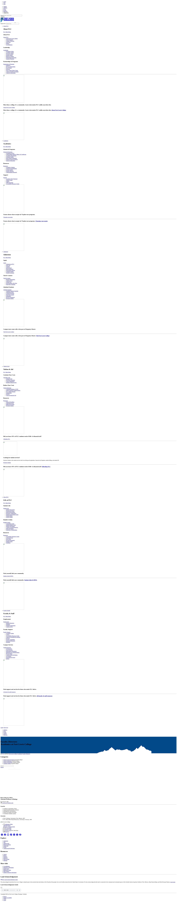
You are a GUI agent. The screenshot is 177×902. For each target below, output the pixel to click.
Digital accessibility (7, 897)
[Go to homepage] (8, 22)
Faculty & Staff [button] (6, 610)
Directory (5, 11)
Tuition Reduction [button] (7, 388)
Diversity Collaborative (11, 513)
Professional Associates (11, 57)
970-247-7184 (8, 829)
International (9, 267)
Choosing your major (8, 217)
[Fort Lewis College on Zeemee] (20, 835)
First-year (8, 265)
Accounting (8, 656)
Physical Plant (9, 653)
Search (2, 15)
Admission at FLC (10, 264)
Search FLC (3, 23)
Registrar (8, 642)
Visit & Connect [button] (6, 278)
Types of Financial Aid (11, 395)
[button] (9, 879)
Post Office (8, 539)
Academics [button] (5, 140)
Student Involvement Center (12, 514)
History (7, 43)
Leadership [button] (5, 50)
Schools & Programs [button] (7, 152)
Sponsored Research (10, 640)
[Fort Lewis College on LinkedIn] (14, 835)
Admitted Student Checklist (12, 291)
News (4, 9)
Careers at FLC (9, 626)
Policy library (6, 871)
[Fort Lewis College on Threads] (17, 835)
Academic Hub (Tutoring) (11, 178)
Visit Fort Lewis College (8, 331)
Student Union (9, 541)
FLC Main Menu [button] (7, 32)
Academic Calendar (10, 167)
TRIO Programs (9, 182)
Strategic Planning (10, 58)
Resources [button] (5, 166)
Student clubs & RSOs (8, 576)
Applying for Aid (10, 403)
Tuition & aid (6, 843)
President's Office (10, 51)
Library (7, 181)
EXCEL (8, 638)
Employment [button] (6, 621)
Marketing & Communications (12, 652)
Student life (5, 846)
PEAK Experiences (10, 297)
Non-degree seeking (10, 270)
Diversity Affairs (9, 53)
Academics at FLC (10, 153)
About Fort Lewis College (12, 38)
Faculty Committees (10, 639)
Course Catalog (9, 169)
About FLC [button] (5, 26)
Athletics (5, 7)
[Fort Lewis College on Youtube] (8, 835)
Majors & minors (7, 844)
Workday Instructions (10, 625)
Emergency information (8, 867)
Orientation (8, 296)
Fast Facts (8, 42)
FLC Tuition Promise (10, 391)
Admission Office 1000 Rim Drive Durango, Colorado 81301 (9, 825)
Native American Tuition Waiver (13, 390)
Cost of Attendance (10, 381)
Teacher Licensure (10, 272)
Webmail (5, 860)
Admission (5, 841)
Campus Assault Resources (12, 527)
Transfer (8, 266)
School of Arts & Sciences (12, 159)
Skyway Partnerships (10, 66)
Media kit (5, 858)
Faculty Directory (10, 171)
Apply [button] (4, 263)
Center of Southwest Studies (12, 71)
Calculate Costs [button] (6, 377)
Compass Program (10, 293)
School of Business (7, 761)
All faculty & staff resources (9, 692)
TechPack (8, 542)
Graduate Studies (10, 157)
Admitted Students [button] (7, 289)
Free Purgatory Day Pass (11, 283)
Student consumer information (9, 872)
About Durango (9, 39)
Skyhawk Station (10, 298)
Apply (4, 1)
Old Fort (8, 69)
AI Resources (9, 648)
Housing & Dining (10, 511)
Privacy (5, 896)
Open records (6, 859)
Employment (6, 868)
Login (4, 900)
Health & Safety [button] (6, 522)
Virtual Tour (8, 282)
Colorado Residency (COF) (12, 389)
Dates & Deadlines (10, 402)
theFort (7, 658)
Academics (19, 753)
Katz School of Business (11, 158)
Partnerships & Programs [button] (8, 64)
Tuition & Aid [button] (6, 366)
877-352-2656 (8, 828)
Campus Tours (9, 280)
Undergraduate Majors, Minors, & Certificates (16, 154)
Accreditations (9, 44)
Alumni (5, 6)
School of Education (10, 160)
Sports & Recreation (10, 512)
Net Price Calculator (10, 380)
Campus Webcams (10, 41)
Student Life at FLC (10, 509)
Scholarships (9, 393)
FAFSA (8, 394)
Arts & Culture (9, 517)
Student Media (9, 515)
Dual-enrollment (9, 269)
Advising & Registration (11, 168)
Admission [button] (5, 251)
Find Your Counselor (10, 284)
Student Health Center (11, 525)
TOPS (4, 899)
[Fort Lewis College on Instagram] (2, 835)
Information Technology (11, 651)
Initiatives (8, 65)
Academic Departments (11, 155)
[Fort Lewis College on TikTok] (11, 835)
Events (4, 10)
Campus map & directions (9, 848)
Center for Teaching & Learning (13, 637)
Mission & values (7, 870)
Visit (4, 3)
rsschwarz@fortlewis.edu (7, 803)
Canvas (7, 634)
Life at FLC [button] (6, 497)
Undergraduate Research (11, 172)
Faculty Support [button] (6, 632)
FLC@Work (9, 68)
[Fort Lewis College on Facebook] (5, 835)
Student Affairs (9, 55)
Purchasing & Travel (10, 657)
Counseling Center (10, 523)
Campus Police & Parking (11, 655)
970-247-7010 (8, 830)
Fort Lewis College (13, 753)
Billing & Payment (10, 404)
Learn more (172, 882)
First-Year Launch (10, 294)
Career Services (9, 537)
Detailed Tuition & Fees (11, 382)
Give (4, 4)
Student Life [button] (6, 508)
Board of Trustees (10, 56)
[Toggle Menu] (15, 22)
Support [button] (5, 177)
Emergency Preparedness (11, 530)
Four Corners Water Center (12, 70)
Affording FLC (6, 439)
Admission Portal (10, 292)
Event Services (9, 650)
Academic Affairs (10, 52)
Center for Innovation (10, 73)
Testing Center (9, 180)
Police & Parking (10, 528)
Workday (8, 624)
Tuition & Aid (9, 378)
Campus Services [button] (7, 647)
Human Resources (10, 623)
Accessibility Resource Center (12, 183)
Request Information (10, 279)
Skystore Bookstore (10, 540)
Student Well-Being (10, 526)
